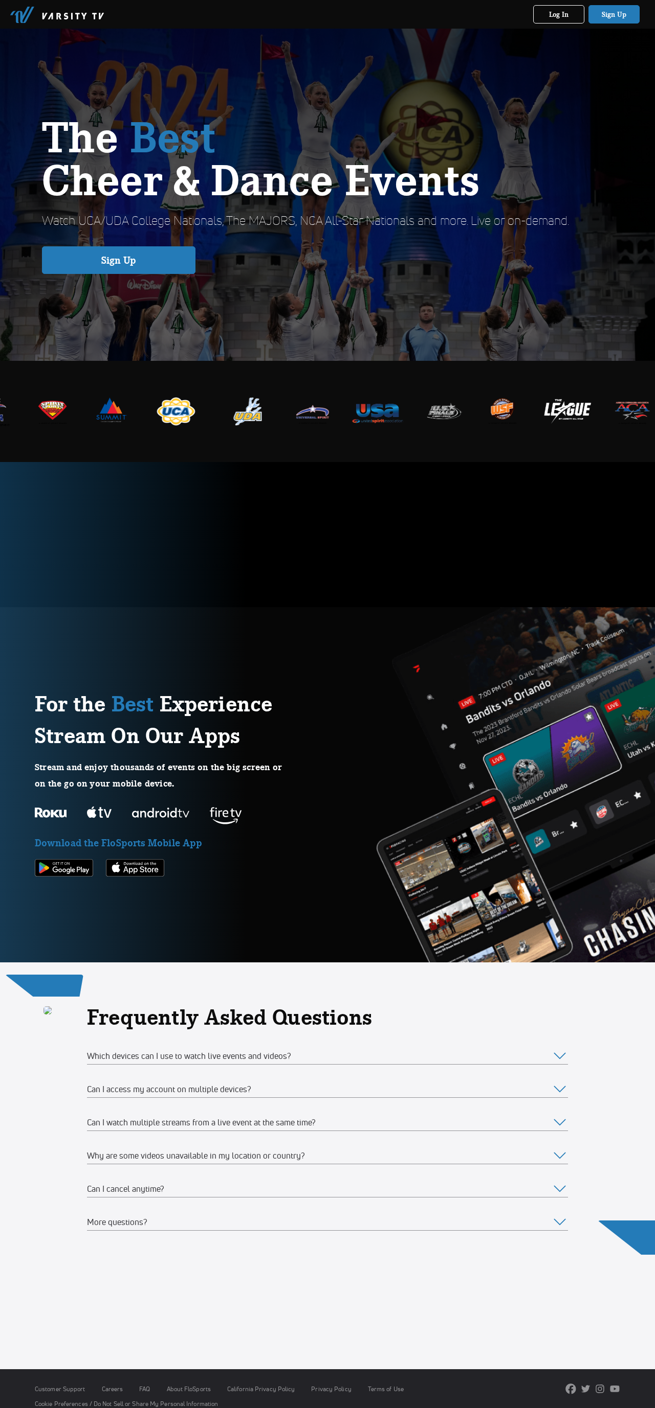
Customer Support (60, 1389)
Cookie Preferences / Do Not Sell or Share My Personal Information (126, 1403)
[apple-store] (135, 894)
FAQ (144, 1389)
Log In (559, 14)
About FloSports (189, 1389)
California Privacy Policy (261, 1389)
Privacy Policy (331, 1389)
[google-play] (64, 894)
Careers (112, 1389)
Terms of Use (386, 1389)
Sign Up (614, 14)
